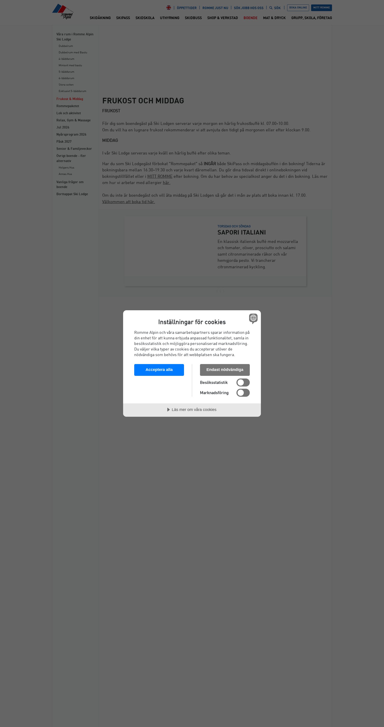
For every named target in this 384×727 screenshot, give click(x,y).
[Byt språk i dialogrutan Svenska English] (252, 318)
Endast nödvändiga (224, 369)
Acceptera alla (159, 369)
